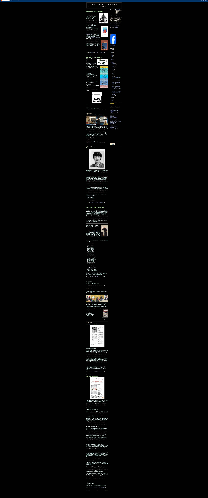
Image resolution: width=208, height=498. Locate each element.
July (112, 70)
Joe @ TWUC (112, 115)
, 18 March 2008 (95, 207)
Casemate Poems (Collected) (116, 91)
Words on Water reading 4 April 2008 (94, 11)
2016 (112, 51)
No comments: (101, 52)
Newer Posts (88, 490)
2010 (112, 59)
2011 (112, 58)
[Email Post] (105, 52)
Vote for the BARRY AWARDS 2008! (94, 57)
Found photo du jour (91, 147)
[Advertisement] (115, 137)
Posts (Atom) (93, 492)
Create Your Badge (112, 45)
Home (97, 490)
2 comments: (101, 371)
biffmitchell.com (102, 215)
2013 (112, 55)
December (113, 63)
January (113, 95)
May (113, 73)
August (113, 69)
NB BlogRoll (112, 127)
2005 (112, 100)
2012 (112, 56)
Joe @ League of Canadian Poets (115, 112)
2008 (112, 62)
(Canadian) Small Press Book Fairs (115, 121)
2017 (112, 49)
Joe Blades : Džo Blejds (104, 4)
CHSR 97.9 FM (92, 63)
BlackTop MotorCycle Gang (92, 231)
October (113, 66)
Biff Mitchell (112, 118)
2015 (112, 52)
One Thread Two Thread (113, 128)
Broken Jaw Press (113, 116)
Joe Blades (118, 9)
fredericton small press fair (92, 376)
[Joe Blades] (113, 44)
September (114, 67)
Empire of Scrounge (113, 122)
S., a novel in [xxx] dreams (95, 37)
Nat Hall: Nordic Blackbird (114, 126)
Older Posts (106, 490)
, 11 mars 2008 (94, 290)
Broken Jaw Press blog (113, 117)
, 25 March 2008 (95, 114)
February (113, 94)
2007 (112, 97)
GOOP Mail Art (112, 123)
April (113, 74)
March (113, 76)
